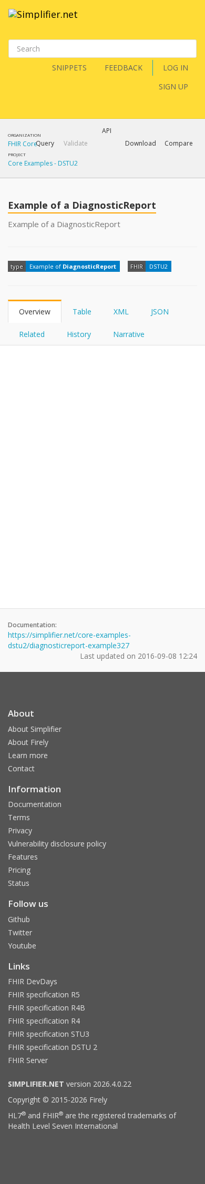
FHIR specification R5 (44, 994)
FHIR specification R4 (44, 1021)
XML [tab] (121, 312)
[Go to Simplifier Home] (43, 21)
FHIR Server (28, 1060)
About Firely (28, 742)
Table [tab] (82, 312)
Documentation (35, 804)
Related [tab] (32, 334)
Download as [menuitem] (89, 171)
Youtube (22, 946)
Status (18, 883)
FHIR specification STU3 (48, 1034)
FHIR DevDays (32, 981)
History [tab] (79, 334)
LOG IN (175, 68)
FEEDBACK (123, 68)
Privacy (20, 830)
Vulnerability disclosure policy (57, 844)
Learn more (28, 755)
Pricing (19, 870)
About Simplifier (35, 729)
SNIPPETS (69, 68)
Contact (21, 768)
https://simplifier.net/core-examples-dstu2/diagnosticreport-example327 (69, 640)
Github (19, 919)
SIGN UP (173, 86)
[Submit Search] (187, 49)
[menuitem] (152, 171)
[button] (45, 143)
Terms (19, 817)
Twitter (20, 932)
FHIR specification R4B (46, 1008)
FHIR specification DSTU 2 (52, 1047)
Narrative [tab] (129, 334)
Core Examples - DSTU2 (43, 163)
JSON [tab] (160, 312)
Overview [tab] (34, 312)
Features (23, 857)
